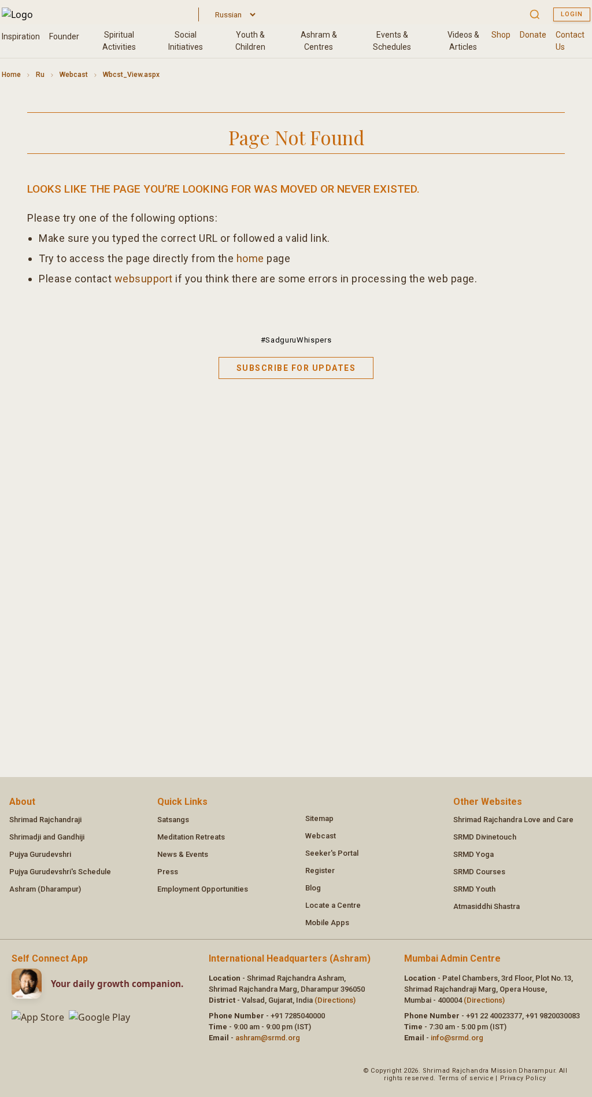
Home (11, 75)
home (250, 258)
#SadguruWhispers (296, 340)
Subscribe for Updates (296, 368)
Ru (40, 75)
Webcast (74, 75)
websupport (143, 279)
